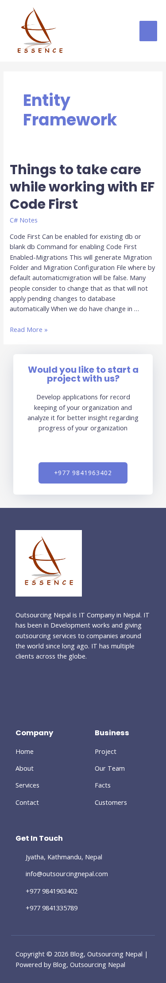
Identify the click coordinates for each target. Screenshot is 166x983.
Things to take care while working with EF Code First (82, 187)
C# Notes (24, 219)
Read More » (29, 329)
